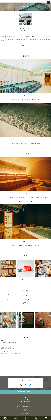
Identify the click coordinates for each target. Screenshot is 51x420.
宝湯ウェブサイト (25, 45)
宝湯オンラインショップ (25, 279)
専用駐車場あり (17, 353)
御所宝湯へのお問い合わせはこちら (25, 391)
